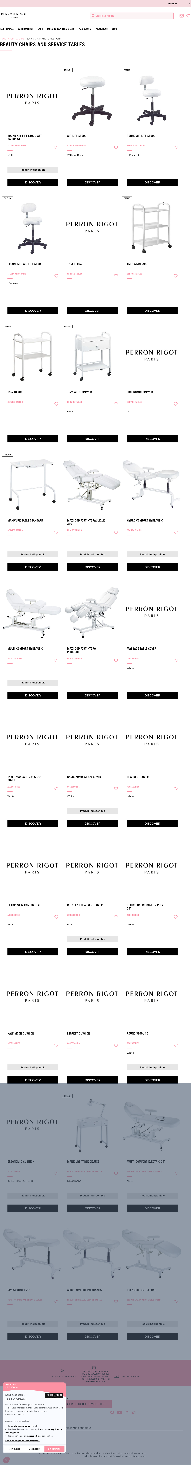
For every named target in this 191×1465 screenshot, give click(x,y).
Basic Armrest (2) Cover (84, 777)
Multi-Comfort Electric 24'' (146, 1161)
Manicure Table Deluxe (83, 1161)
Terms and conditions (78, 1428)
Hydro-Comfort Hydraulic (145, 520)
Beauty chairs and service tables (44, 39)
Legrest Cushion (78, 1033)
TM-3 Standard (137, 264)
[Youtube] (119, 1412)
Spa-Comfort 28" (18, 1290)
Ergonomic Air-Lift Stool (24, 264)
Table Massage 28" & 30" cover (24, 778)
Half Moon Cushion (20, 1033)
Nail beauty (85, 29)
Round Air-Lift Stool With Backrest (25, 137)
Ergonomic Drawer (140, 392)
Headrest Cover (138, 777)
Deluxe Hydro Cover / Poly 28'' (145, 906)
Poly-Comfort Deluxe (141, 1290)
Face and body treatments (60, 29)
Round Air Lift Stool (141, 136)
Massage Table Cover (141, 648)
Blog (114, 29)
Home (3, 39)
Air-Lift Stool (76, 136)
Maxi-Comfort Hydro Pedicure (81, 650)
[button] (6, 1460)
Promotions (102, 29)
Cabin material (25, 29)
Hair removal (7, 29)
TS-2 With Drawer (79, 392)
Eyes (40, 29)
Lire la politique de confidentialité (22, 1440)
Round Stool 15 (137, 1033)
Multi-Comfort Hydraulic (25, 648)
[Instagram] (126, 1412)
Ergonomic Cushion (20, 1161)
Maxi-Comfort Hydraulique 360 (86, 522)
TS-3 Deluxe (75, 264)
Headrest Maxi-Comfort (24, 905)
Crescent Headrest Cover (85, 905)
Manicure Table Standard (25, 520)
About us (172, 3)
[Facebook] (112, 1412)
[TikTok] (133, 1412)
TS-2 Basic (14, 392)
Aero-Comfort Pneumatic (84, 1290)
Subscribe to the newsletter (83, 1403)
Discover (33, 182)
